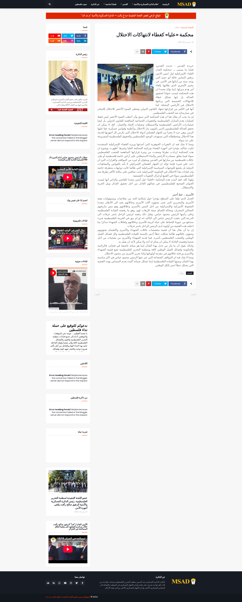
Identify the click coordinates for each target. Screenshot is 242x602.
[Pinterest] (148, 51)
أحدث (193, 294)
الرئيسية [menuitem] (165, 4)
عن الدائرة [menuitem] (95, 4)
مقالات (176, 27)
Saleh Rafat (83, 312)
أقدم (97, 294)
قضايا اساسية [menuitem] (110, 4)
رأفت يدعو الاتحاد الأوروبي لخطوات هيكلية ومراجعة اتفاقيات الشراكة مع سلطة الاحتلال (53, 312)
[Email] (142, 51)
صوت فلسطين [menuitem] (81, 4)
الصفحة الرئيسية (187, 27)
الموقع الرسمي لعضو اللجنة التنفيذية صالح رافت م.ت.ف (68, 596)
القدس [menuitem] (125, 4)
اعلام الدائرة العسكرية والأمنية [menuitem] (146, 4)
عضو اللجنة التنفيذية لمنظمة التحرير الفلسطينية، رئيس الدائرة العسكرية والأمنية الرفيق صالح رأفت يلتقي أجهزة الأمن (69, 502)
